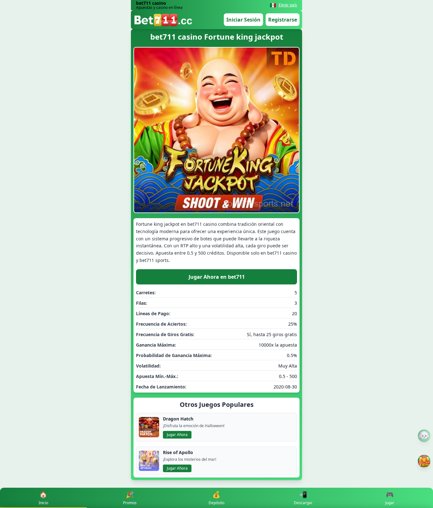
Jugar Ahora (177, 434)
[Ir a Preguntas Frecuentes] (424, 435)
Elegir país (288, 5)
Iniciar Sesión (243, 19)
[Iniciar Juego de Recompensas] (424, 461)
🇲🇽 (273, 5)
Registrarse (282, 19)
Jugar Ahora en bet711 (217, 276)
